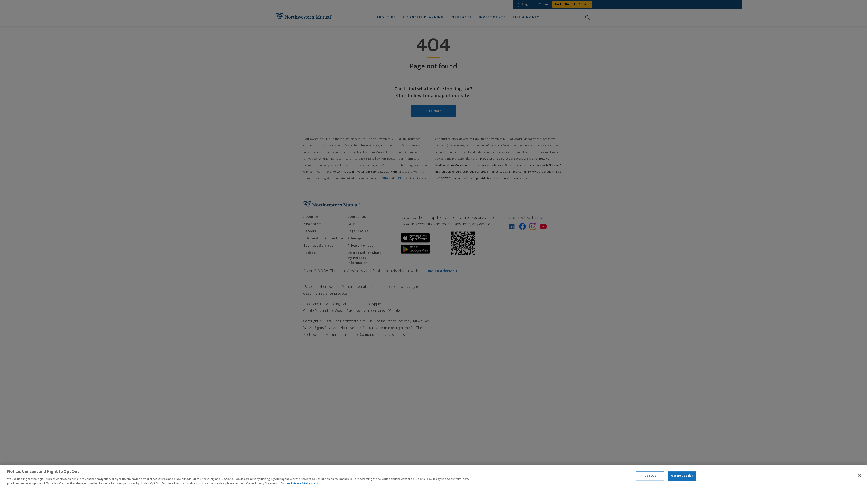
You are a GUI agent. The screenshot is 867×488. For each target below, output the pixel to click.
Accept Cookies (682, 475)
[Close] (860, 476)
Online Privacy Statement (299, 483)
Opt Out (650, 475)
